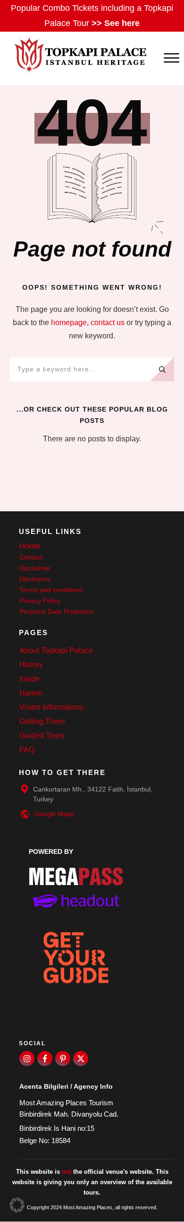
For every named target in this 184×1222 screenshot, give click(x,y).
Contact (30, 557)
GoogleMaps (54, 814)
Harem (30, 693)
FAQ (26, 750)
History (31, 665)
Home (29, 546)
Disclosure (34, 579)
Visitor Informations (51, 707)
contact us (108, 322)
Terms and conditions (51, 590)
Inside (29, 679)
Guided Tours (41, 735)
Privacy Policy (39, 600)
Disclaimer (34, 568)
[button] (17, 1205)
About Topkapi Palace (56, 650)
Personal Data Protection (56, 611)
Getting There (42, 721)
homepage (69, 322)
